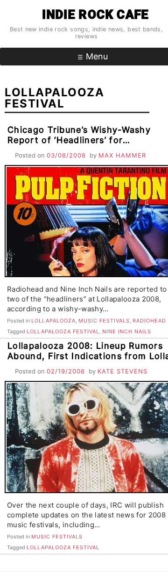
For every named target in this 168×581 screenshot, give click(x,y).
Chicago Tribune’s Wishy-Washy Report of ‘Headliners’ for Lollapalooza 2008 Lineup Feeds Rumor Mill (79, 145)
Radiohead (149, 320)
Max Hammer (122, 155)
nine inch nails (126, 331)
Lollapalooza (53, 320)
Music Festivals (104, 320)
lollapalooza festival (63, 331)
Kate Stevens (122, 371)
